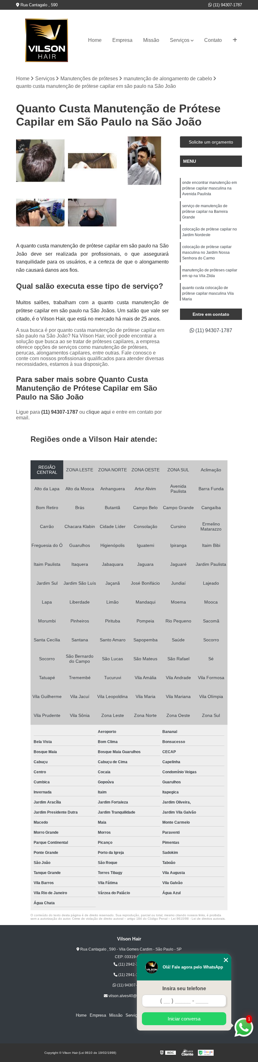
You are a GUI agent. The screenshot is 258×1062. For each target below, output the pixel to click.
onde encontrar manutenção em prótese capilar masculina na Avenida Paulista (209, 188)
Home (95, 40)
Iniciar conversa (184, 1018)
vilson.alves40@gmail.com (131, 996)
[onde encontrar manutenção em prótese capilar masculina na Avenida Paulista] (40, 160)
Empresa (122, 40)
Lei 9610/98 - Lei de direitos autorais (198, 918)
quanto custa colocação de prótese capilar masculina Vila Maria (208, 293)
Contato (213, 40)
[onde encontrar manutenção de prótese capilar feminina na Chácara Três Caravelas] (92, 160)
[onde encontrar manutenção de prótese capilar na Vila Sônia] (144, 160)
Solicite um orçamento (211, 142)
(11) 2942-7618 (131, 964)
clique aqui (98, 412)
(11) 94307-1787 (227, 5)
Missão (151, 40)
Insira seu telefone (184, 988)
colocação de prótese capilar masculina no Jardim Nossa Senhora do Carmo (207, 252)
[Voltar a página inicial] (46, 40)
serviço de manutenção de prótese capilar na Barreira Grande (205, 211)
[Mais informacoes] (235, 40)
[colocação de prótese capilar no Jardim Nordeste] (40, 212)
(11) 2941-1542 (131, 975)
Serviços (179, 40)
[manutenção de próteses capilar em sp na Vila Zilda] (92, 212)
